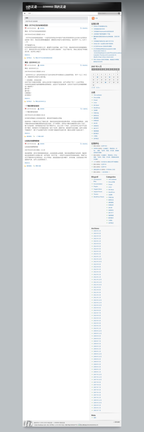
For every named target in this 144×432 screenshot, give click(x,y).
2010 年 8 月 (97, 310)
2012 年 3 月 (97, 272)
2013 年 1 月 (97, 256)
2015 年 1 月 (97, 241)
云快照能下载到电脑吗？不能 (102, 34)
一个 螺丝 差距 (40, 136)
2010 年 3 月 (97, 323)
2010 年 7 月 (97, 313)
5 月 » (98, 87)
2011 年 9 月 (97, 287)
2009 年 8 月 (97, 338)
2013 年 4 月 (97, 249)
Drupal (96, 100)
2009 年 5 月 (97, 343)
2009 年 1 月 (97, 351)
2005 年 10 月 (98, 402)
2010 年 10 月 (98, 305)
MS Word (96, 105)
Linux (95, 102)
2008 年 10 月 (98, 356)
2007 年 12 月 (98, 374)
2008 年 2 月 (97, 369)
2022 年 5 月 (97, 236)
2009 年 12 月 (98, 331)
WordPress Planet (99, 197)
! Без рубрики (98, 95)
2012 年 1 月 (97, 277)
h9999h (42, 28)
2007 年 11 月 (98, 377)
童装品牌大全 (97, 169)
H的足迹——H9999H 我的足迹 (46, 6)
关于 (29, 13)
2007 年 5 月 (97, 390)
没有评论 (84, 28)
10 (97, 77)
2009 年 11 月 (98, 333)
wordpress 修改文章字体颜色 (110, 162)
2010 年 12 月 (98, 300)
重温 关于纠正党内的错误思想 (44, 58)
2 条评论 (85, 109)
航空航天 (96, 133)
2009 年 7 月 (97, 341)
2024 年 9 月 (97, 233)
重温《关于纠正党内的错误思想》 (37, 25)
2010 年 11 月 (98, 302)
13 (109, 77)
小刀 (95, 162)
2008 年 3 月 (97, 367)
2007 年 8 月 (97, 385)
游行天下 (96, 128)
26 (105, 82)
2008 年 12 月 (98, 354)
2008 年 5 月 (97, 361)
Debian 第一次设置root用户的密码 (103, 43)
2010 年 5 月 (97, 318)
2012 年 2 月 (97, 274)
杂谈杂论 (96, 126)
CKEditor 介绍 (111, 169)
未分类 (95, 123)
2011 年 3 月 (97, 292)
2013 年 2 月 (97, 254)
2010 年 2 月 (97, 325)
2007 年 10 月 (98, 379)
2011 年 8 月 (97, 290)
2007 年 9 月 (97, 382)
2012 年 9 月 (97, 264)
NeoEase (40, 425)
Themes (96, 194)
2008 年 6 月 (97, 359)
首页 (25, 13)
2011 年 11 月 (98, 282)
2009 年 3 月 (97, 346)
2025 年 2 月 (97, 231)
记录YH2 (104, 146)
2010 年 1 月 (97, 328)
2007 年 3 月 (97, 395)
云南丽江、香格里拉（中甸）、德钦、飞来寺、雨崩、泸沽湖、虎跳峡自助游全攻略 (106, 150)
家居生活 (96, 115)
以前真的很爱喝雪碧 (32, 141)
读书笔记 (29, 58)
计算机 (95, 136)
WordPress (97, 108)
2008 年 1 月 (97, 372)
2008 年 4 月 (97, 364)
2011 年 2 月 (97, 295)
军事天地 (96, 113)
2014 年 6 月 (97, 246)
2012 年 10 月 (98, 261)
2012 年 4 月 (97, 269)
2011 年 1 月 (97, 297)
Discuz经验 (97, 97)
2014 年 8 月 (97, 243)
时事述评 (96, 120)
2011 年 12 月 (98, 279)
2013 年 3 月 (97, 251)
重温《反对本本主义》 (33, 62)
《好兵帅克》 (105, 172)
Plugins (96, 186)
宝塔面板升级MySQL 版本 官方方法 (104, 41)
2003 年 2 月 (97, 408)
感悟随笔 (29, 136)
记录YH (104, 164)
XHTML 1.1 (53, 425)
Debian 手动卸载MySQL (100, 26)
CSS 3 (60, 425)
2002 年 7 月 (97, 410)
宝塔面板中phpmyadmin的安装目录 (104, 31)
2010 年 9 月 (97, 308)
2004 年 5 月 (97, 405)
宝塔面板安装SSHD (99, 29)
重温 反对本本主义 (41, 101)
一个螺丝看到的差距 (32, 106)
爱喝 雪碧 (38, 166)
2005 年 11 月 (98, 400)
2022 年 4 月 (97, 238)
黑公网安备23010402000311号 (89, 425)
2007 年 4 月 (97, 392)
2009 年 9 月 (97, 336)
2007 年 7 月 (97, 387)
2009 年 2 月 (97, 349)
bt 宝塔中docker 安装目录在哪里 (103, 46)
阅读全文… (28, 55)
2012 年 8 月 (97, 267)
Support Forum (98, 191)
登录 (95, 417)
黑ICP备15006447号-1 (71, 425)
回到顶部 (117, 422)
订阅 (96, 18)
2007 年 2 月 (97, 397)
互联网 (95, 110)
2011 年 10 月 (98, 285)
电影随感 (96, 131)
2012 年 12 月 (98, 259)
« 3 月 (93, 87)
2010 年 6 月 (97, 315)
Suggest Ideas (98, 189)
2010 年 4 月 (97, 320)
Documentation (98, 184)
